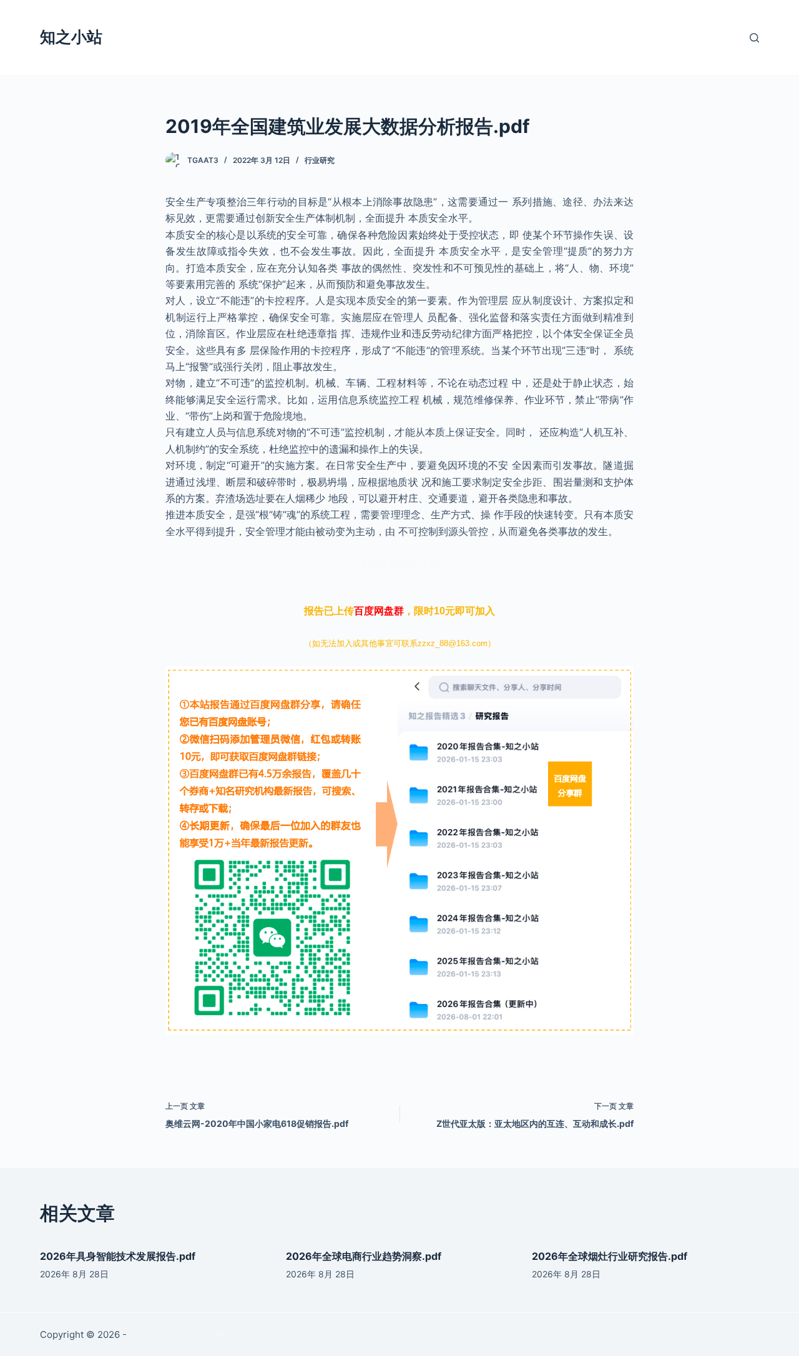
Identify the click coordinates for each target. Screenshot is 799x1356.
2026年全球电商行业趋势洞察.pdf (363, 1256)
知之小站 (71, 36)
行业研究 (320, 160)
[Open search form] (754, 37)
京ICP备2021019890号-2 (182, 1334)
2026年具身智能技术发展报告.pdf (117, 1256)
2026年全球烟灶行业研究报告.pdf (609, 1256)
